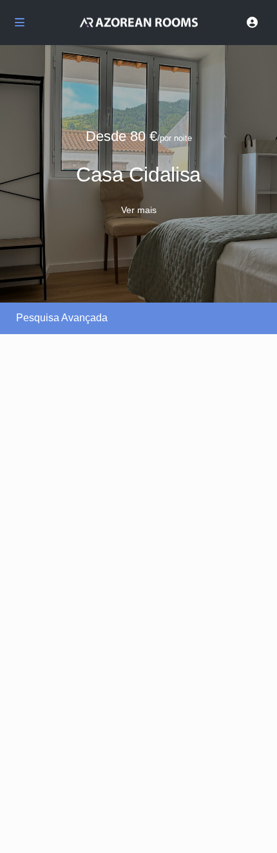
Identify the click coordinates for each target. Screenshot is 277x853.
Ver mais (139, 210)
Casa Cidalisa (138, 174)
